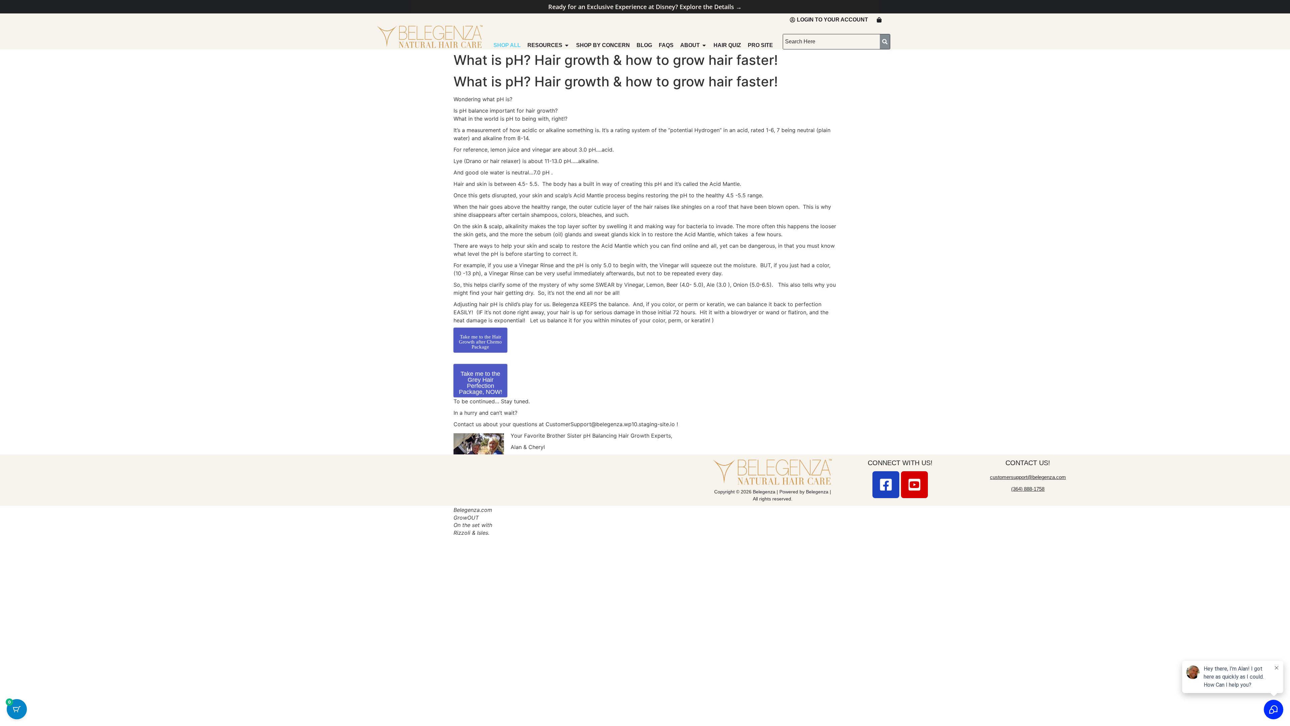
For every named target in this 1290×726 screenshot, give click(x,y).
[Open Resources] (566, 45)
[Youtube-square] (914, 484)
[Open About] (704, 45)
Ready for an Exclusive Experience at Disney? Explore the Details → (645, 7)
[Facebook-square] (885, 484)
